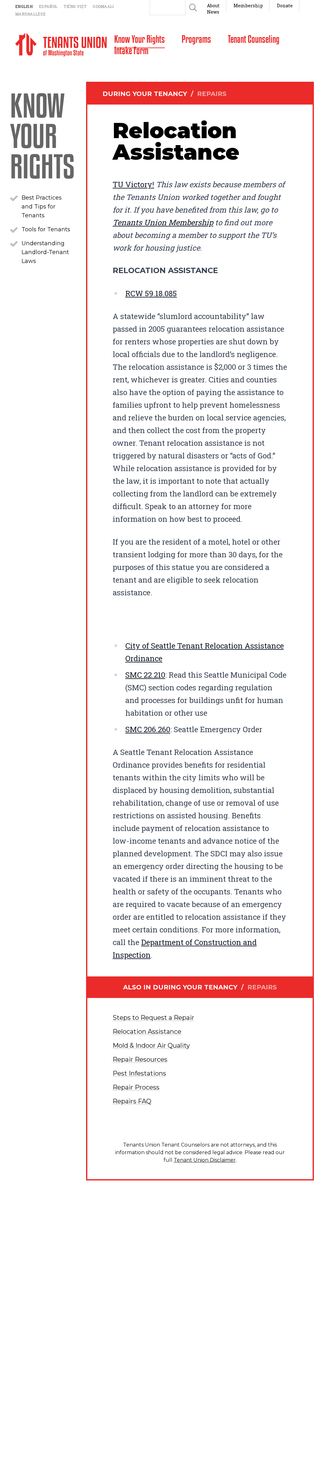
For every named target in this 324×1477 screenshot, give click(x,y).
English (24, 6)
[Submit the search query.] (193, 7)
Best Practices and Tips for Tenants (42, 206)
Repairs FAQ (132, 1101)
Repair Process (136, 1087)
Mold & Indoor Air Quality (151, 1045)
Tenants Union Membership (163, 222)
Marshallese (30, 13)
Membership (248, 6)
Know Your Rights (42, 135)
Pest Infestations (139, 1073)
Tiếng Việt (75, 6)
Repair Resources (140, 1059)
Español (48, 6)
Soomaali (103, 6)
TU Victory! (133, 184)
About (213, 6)
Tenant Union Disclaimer (205, 1160)
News (213, 12)
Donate (285, 6)
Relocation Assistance (147, 1031)
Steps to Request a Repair (153, 1017)
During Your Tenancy (165, 94)
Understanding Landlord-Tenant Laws (45, 252)
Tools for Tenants (46, 229)
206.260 (147, 729)
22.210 (145, 675)
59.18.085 (151, 293)
